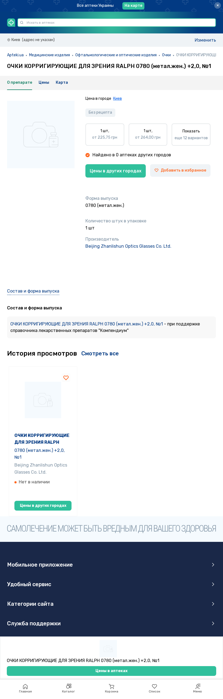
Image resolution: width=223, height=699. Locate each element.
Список (154, 691)
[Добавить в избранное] (66, 377)
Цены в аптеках (111, 671)
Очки (166, 55)
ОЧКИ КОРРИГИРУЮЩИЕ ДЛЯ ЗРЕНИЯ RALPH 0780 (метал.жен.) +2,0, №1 (87, 324)
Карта (62, 82)
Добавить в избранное (183, 170)
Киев (117, 98)
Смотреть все (100, 353)
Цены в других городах (115, 170)
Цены (44, 82)
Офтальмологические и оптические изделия (116, 55)
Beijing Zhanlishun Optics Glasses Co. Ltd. (128, 246)
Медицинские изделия (49, 55)
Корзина (111, 691)
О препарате (19, 82)
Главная (25, 691)
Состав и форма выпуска (33, 291)
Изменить (205, 40)
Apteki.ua (15, 55)
